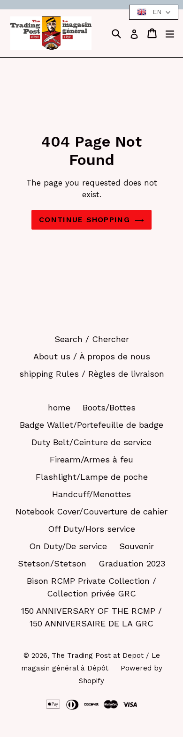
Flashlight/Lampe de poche (92, 477)
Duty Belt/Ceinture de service (91, 442)
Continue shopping (84, 219)
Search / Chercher (91, 339)
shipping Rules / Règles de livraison (91, 374)
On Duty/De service (68, 546)
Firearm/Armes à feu (91, 459)
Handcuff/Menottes (91, 494)
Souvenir (136, 546)
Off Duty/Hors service (91, 529)
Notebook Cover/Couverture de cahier (91, 511)
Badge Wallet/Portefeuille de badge (91, 425)
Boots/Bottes (109, 407)
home (59, 407)
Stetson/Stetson (52, 563)
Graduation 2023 (132, 563)
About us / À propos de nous (91, 356)
